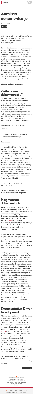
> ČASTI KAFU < (16, 385)
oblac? (11, 390)
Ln (24, 368)
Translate (4, 26)
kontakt (21, 390)
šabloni (9, 220)
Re (26, 368)
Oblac (5, 2)
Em (22, 368)
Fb (28, 368)
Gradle (3, 331)
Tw (30, 368)
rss (16, 390)
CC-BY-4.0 (20, 392)
